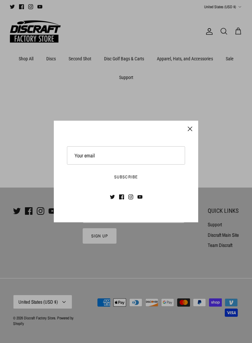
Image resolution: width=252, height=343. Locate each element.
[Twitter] (112, 196)
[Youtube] (139, 196)
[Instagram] (130, 196)
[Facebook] (121, 196)
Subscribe (125, 177)
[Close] (190, 129)
